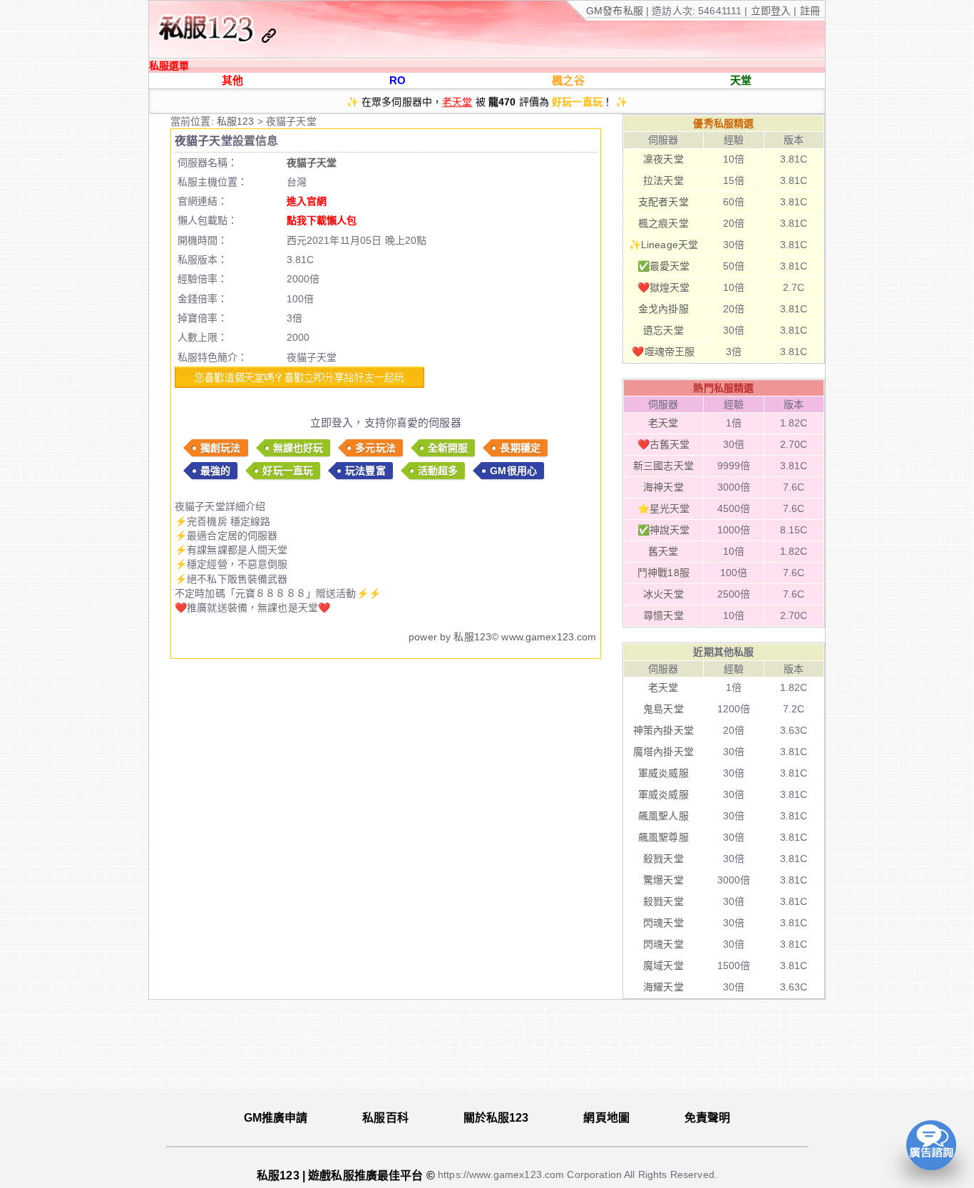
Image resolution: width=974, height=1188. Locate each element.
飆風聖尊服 (663, 837)
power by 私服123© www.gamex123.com (502, 636)
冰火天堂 (663, 594)
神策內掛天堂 (663, 730)
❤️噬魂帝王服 (663, 351)
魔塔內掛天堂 (663, 751)
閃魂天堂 (663, 922)
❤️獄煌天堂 (663, 287)
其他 (232, 80)
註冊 (808, 10)
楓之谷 (568, 80)
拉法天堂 (663, 180)
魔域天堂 (663, 965)
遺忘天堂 (663, 330)
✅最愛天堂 (663, 266)
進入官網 (307, 201)
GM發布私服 (614, 10)
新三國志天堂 (663, 465)
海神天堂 (663, 487)
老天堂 (457, 96)
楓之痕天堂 (663, 223)
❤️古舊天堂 (663, 444)
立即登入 (772, 10)
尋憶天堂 (663, 615)
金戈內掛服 (663, 308)
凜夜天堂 (663, 159)
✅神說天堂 (663, 530)
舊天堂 (663, 551)
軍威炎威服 (663, 773)
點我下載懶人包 (322, 220)
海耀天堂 (663, 987)
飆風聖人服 (663, 815)
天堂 (741, 80)
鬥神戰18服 (663, 572)
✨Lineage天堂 (663, 244)
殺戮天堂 (663, 858)
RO (397, 80)
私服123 (237, 121)
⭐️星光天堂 (663, 508)
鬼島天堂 (663, 709)
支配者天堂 (663, 202)
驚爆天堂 (663, 880)
